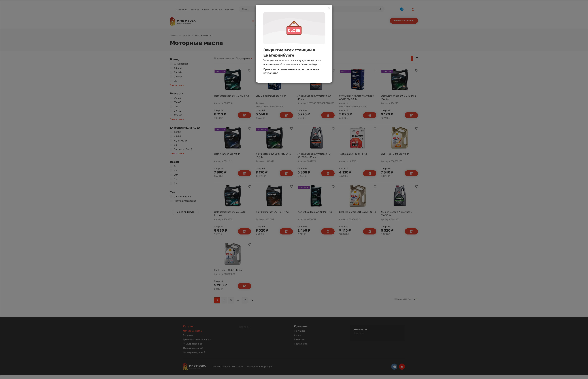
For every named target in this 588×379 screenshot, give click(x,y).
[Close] (329, 8)
